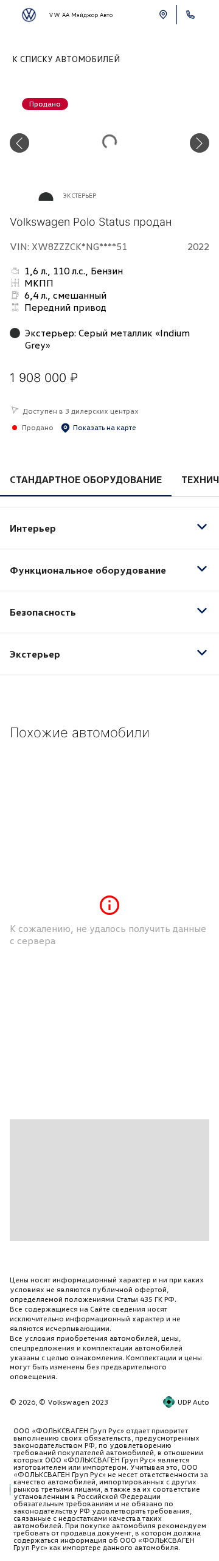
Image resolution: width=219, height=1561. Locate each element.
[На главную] (29, 15)
